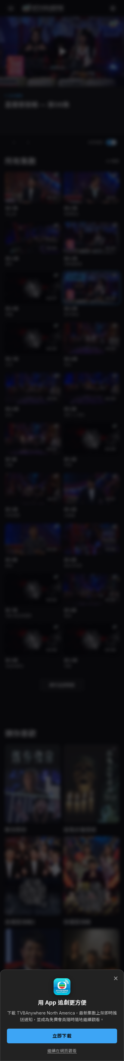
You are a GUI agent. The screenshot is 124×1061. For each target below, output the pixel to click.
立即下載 (62, 1036)
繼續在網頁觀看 (62, 1050)
